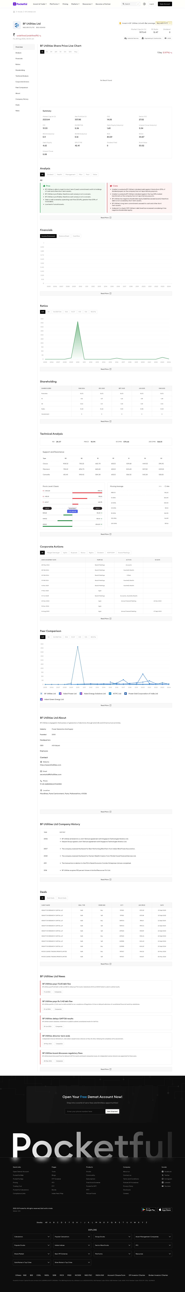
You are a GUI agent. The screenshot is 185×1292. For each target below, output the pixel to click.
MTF (87, 1190)
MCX (62, 1275)
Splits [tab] (65, 553)
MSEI (69, 1275)
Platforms (54, 4)
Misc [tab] (80, 174)
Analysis (18, 53)
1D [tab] (42, 52)
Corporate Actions (22, 82)
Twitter (166, 1175)
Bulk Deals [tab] (50, 898)
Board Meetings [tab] (124, 553)
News (17, 111)
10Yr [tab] (70, 52)
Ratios (18, 64)
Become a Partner (103, 4)
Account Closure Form (116, 1275)
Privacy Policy (128, 1186)
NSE (24, 1275)
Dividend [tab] (50, 174)
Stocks (88, 1172)
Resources (87, 4)
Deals (18, 105)
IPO (53, 1182)
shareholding (20, 70)
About (18, 93)
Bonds (54, 1190)
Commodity (90, 1175)
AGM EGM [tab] (111, 553)
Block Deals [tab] (62, 898)
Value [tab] (95, 174)
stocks (20, 12)
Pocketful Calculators (21, 1190)
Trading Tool (17, 1186)
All (46, 1222)
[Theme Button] (144, 4)
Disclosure (127, 1190)
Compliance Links (19, 1193)
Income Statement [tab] (48, 236)
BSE (31, 1275)
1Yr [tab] (60, 52)
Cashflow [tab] (76, 236)
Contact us (127, 1175)
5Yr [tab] (65, 52)
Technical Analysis (22, 76)
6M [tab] (56, 52)
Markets (74, 4)
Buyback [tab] (74, 553)
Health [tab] (59, 174)
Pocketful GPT (91, 1186)
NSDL (47, 1275)
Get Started (112, 1111)
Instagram (168, 1179)
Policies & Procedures (130, 1182)
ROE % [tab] (93, 312)
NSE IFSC (88, 1275)
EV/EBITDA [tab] (57, 312)
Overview (19, 47)
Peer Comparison (22, 87)
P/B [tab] (66, 312)
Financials (19, 59)
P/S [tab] (86, 312)
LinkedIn (167, 1182)
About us (126, 1172)
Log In (152, 4)
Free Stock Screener (93, 1182)
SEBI (54, 1275)
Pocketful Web (18, 1175)
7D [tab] (47, 52)
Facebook (168, 1172)
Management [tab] (70, 174)
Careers (126, 1193)
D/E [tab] (42, 312)
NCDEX (78, 1275)
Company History (22, 99)
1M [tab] (51, 52)
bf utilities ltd (30, 12)
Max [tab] (75, 52)
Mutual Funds (91, 1193)
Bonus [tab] (83, 553)
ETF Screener (56, 1179)
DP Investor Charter (137, 1275)
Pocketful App (18, 1179)
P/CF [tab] (73, 312)
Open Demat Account (21, 1172)
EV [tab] (49, 312)
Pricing (65, 4)
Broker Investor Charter (158, 1275)
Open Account (165, 4)
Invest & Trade (39, 4)
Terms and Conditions (131, 1179)
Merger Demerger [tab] (53, 553)
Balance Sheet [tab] (64, 236)
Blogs (54, 1175)
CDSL (39, 1275)
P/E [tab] (80, 312)
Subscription (90, 1179)
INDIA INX (100, 1275)
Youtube (167, 1186)
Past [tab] (87, 174)
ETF (53, 1186)
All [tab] (42, 174)
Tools (54, 1172)
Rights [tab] (91, 553)
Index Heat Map (57, 1193)
